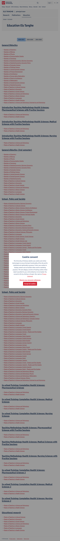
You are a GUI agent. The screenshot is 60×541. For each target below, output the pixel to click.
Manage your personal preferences (30, 280)
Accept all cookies (30, 284)
